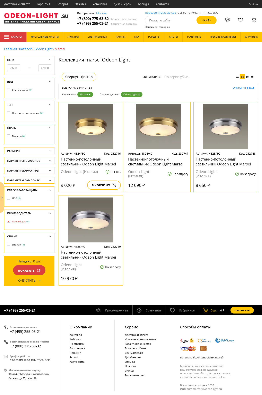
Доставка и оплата (17, 4)
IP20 (16, 198)
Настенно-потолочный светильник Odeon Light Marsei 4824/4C (155, 161)
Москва (101, 13)
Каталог (17, 36)
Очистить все (243, 87)
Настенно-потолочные (27, 113)
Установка (100, 4)
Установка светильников (140, 339)
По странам (77, 344)
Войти (253, 4)
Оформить (242, 310)
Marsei (84, 94)
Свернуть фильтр (79, 77)
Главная (10, 49)
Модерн (18, 136)
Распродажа (77, 348)
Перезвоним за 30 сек (160, 13)
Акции (74, 357)
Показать (26, 270)
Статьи (129, 371)
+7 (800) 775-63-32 (107, 18)
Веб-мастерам (134, 353)
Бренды (143, 4)
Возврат (62, 4)
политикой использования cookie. (203, 377)
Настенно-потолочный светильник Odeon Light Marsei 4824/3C (88, 161)
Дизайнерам (122, 4)
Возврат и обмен (135, 348)
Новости (130, 366)
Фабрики (75, 339)
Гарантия (43, 4)
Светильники (22, 90)
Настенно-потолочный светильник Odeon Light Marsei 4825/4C (88, 255)
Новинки (75, 353)
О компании (81, 327)
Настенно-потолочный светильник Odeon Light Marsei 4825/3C (223, 161)
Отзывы (80, 4)
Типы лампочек (135, 375)
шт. (214, 310)
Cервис (131, 327)
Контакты (162, 4)
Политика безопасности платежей (202, 357)
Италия (18, 244)
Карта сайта (77, 362)
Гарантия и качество (138, 344)
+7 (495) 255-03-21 (107, 23)
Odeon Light (43, 49)
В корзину (101, 185)
